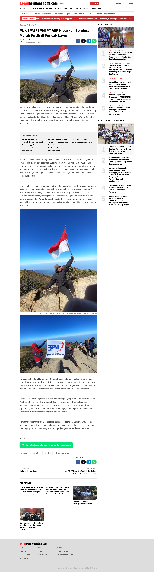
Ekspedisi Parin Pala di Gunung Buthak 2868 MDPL (83, 502)
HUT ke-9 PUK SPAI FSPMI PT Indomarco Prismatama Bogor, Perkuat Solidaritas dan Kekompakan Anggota (120, 55)
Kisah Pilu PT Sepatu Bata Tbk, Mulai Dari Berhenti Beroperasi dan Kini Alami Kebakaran (80, 471)
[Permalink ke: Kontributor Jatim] (22, 41)
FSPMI (22, 548)
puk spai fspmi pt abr (62, 453)
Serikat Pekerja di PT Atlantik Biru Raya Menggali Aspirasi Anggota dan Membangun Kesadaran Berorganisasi (32, 145)
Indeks (59, 548)
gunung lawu (36, 453)
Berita (111, 50)
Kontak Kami (43, 555)
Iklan (40, 551)
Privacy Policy (62, 551)
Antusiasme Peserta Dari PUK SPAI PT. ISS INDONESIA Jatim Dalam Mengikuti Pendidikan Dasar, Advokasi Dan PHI (58, 145)
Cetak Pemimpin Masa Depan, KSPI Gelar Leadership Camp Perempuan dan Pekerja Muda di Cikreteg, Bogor (119, 200)
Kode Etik (23, 551)
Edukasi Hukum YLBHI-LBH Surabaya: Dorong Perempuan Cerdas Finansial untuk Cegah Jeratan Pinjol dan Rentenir (101, 19)
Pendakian (47, 453)
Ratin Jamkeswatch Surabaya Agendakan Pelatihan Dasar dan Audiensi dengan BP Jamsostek (31, 526)
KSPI (39, 548)
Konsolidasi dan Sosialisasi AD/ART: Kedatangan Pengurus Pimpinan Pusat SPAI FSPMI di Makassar (120, 85)
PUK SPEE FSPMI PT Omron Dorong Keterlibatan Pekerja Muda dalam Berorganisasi (119, 110)
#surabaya (24, 453)
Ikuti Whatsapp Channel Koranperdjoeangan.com (48, 445)
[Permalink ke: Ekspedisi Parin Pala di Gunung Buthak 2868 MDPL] (85, 493)
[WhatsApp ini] (94, 41)
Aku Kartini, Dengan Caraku (29, 470)
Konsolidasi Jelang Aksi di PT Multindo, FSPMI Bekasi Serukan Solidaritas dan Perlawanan (120, 188)
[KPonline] (39, 3)
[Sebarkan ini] (78, 41)
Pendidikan (118, 63)
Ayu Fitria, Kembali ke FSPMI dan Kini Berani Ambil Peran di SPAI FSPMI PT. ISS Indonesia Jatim (120, 150)
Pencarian (95, 3)
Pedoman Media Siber (65, 555)
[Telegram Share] (88, 41)
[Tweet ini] (83, 41)
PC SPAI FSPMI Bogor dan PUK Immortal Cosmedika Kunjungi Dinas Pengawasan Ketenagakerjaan (120, 160)
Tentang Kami (25, 555)
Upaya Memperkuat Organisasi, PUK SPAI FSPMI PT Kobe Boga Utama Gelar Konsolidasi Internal (120, 98)
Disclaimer (24, 558)
